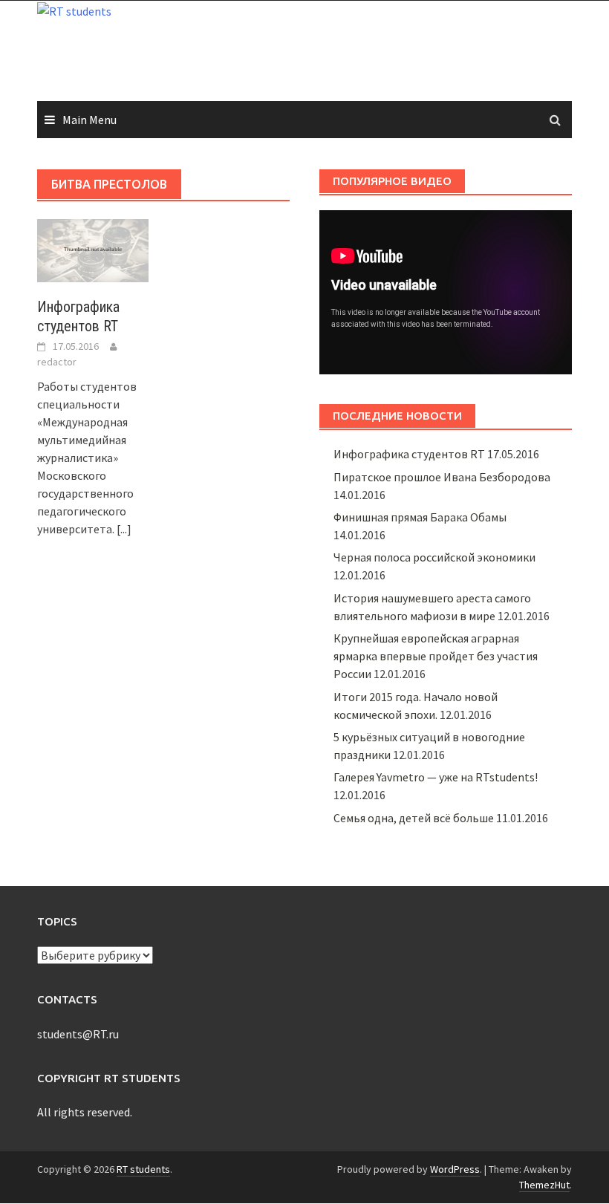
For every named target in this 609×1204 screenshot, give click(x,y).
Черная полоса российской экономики (434, 557)
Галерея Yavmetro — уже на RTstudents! (435, 776)
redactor (56, 361)
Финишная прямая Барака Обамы (420, 517)
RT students (143, 1169)
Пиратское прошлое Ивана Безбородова (441, 476)
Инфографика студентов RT (409, 453)
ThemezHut (544, 1184)
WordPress (455, 1169)
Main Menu (89, 119)
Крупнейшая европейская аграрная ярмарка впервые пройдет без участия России (435, 656)
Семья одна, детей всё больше (413, 817)
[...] (124, 528)
